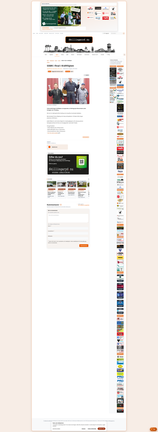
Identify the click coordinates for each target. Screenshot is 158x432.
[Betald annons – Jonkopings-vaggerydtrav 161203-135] (120, 347)
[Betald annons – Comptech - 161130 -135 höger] (120, 240)
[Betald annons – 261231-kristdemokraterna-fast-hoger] (120, 303)
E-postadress (51, 231)
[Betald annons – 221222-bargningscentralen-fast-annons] (120, 234)
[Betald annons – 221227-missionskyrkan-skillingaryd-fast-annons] (120, 209)
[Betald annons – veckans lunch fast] (120, 85)
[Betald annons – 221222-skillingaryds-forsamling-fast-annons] (90, 13)
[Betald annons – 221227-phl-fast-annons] (90, 17)
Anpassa (83, 428)
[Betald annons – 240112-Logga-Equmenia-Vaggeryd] (120, 216)
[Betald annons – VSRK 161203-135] (120, 319)
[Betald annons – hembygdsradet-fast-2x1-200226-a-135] (120, 396)
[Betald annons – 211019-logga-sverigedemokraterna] (120, 311)
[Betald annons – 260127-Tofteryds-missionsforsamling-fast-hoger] (120, 219)
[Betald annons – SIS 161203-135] (120, 340)
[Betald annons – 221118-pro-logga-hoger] (120, 381)
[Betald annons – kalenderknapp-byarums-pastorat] (113, 18)
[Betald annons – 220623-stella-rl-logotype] (120, 183)
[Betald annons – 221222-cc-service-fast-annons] (120, 231)
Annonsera (57, 33)
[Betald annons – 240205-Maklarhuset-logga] (120, 185)
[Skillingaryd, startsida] (79, 39)
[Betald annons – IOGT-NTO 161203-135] (120, 362)
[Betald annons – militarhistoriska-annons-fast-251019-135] (120, 373)
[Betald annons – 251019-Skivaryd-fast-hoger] (120, 405)
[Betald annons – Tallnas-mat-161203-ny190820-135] (120, 82)
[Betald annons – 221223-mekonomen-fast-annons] (120, 228)
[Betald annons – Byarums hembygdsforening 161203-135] (120, 388)
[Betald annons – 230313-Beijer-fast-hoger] (120, 145)
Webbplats (50, 236)
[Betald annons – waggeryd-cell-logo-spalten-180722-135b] (120, 269)
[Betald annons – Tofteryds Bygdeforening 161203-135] (120, 385)
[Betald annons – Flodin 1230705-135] (120, 177)
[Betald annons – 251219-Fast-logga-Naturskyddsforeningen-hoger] (120, 359)
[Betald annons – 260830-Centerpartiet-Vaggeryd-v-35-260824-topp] (63, 16)
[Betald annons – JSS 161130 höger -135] (120, 254)
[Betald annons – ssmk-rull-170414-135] (120, 351)
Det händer (41, 33)
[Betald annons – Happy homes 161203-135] (120, 152)
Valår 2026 (46, 33)
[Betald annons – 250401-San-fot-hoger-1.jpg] (120, 120)
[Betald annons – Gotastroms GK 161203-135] (120, 323)
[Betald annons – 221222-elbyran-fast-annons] (120, 116)
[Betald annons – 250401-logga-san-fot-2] (120, 108)
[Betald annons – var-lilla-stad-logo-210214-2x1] (113, 14)
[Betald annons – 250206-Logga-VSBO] (120, 180)
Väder (34, 33)
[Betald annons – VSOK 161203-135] (120, 326)
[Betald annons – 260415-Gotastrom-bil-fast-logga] (98, 8)
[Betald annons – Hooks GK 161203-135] (120, 330)
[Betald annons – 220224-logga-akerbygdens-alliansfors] (120, 205)
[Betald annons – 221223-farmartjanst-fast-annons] (120, 98)
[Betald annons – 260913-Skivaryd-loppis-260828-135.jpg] (113, 72)
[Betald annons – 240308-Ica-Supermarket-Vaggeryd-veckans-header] (90, 8)
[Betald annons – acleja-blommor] (120, 142)
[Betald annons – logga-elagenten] (105, 18)
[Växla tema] (124, 54)
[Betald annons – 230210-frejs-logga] (120, 171)
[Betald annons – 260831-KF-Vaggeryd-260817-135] (113, 99)
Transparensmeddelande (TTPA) (47, 29)
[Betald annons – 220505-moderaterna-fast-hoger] (120, 294)
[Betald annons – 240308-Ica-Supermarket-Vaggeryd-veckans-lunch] (120, 78)
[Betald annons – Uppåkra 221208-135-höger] (120, 243)
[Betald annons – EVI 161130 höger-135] (120, 246)
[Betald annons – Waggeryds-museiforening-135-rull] (120, 370)
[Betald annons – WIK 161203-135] (120, 343)
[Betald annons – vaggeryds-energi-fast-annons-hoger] (120, 411)
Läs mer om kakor (56, 428)
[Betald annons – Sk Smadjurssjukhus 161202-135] (120, 102)
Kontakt (61, 33)
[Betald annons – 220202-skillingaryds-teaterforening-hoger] (120, 400)
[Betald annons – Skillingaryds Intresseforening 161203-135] (120, 392)
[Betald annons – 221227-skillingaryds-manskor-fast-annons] (120, 357)
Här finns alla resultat (53, 133)
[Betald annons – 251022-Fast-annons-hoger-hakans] (120, 134)
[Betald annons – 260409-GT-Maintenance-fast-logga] (98, 14)
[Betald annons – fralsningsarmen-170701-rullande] (120, 196)
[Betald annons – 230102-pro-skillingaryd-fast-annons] (120, 377)
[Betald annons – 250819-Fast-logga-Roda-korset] (120, 155)
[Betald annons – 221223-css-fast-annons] (120, 113)
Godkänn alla (101, 428)
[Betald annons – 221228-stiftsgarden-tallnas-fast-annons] (113, 8)
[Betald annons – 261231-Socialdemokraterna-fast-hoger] (120, 286)
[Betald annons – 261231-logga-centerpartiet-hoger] (120, 278)
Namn (49, 226)
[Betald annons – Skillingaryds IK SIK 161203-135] (120, 334)
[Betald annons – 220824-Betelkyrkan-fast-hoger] (120, 222)
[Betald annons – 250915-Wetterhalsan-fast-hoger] (98, 18)
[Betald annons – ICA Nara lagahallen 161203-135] (120, 73)
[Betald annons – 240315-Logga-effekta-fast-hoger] (120, 95)
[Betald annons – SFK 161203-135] (120, 337)
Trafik (37, 33)
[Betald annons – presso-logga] (120, 258)
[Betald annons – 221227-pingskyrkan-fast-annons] (120, 200)
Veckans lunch (51, 33)
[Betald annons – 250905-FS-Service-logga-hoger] (105, 13)
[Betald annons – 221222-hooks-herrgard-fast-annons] (120, 70)
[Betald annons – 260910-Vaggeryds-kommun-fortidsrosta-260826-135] (113, 92)
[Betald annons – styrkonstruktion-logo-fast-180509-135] (120, 266)
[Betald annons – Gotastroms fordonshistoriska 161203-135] (120, 366)
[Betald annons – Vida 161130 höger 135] (120, 262)
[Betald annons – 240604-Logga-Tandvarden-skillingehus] (120, 93)
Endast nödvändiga (92, 428)
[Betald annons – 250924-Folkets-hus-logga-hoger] (120, 166)
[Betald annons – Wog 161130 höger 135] (120, 250)
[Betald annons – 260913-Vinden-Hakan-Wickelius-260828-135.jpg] (113, 82)
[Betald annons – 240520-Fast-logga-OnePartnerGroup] (105, 8)
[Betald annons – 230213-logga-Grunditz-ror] (120, 90)
